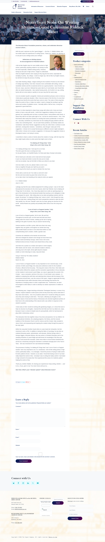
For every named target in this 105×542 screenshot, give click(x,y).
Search (79, 54)
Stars (75, 94)
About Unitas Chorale (79, 148)
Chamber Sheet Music (80, 83)
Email (17, 437)
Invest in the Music (87, 1)
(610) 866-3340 (24, 1)
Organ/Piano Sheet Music (81, 88)
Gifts (75, 75)
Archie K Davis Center (79, 146)
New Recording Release (80, 144)
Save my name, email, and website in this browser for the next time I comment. (35, 456)
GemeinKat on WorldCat (46, 515)
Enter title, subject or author (46, 502)
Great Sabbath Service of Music (81, 137)
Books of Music (78, 66)
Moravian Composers (80, 71)
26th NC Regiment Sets (80, 79)
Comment (18, 406)
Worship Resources (78, 98)
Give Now (79, 112)
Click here (70, 501)
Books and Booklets (79, 64)
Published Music (78, 77)
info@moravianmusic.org (34, 1)
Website (18, 445)
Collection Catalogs (79, 68)
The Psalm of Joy (78, 133)
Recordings (77, 90)
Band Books (78, 81)
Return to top (53, 537)
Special (76, 92)
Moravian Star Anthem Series (82, 86)
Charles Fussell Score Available (81, 135)
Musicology (78, 73)
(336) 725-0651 (16, 1)
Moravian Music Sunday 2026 (81, 140)
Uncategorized (77, 96)
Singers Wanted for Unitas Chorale (82, 142)
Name (17, 429)
